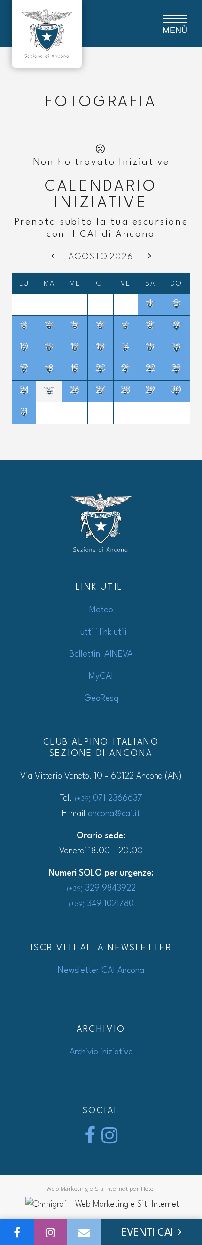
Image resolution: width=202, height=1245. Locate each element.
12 (74, 347)
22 (150, 368)
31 (24, 412)
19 (75, 368)
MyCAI (101, 676)
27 (100, 390)
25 (49, 390)
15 (150, 347)
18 (49, 368)
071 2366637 (108, 798)
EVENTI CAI (148, 1233)
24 (24, 390)
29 (150, 390)
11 (49, 347)
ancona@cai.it (114, 814)
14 (125, 347)
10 (24, 347)
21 (125, 368)
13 (100, 347)
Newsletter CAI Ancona (101, 970)
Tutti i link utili (101, 632)
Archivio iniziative (101, 1052)
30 (176, 390)
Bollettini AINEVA (101, 654)
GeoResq (101, 698)
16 (176, 347)
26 (75, 390)
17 (24, 368)
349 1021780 (101, 904)
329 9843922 (101, 888)
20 (100, 368)
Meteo (101, 610)
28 (125, 390)
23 (176, 368)
